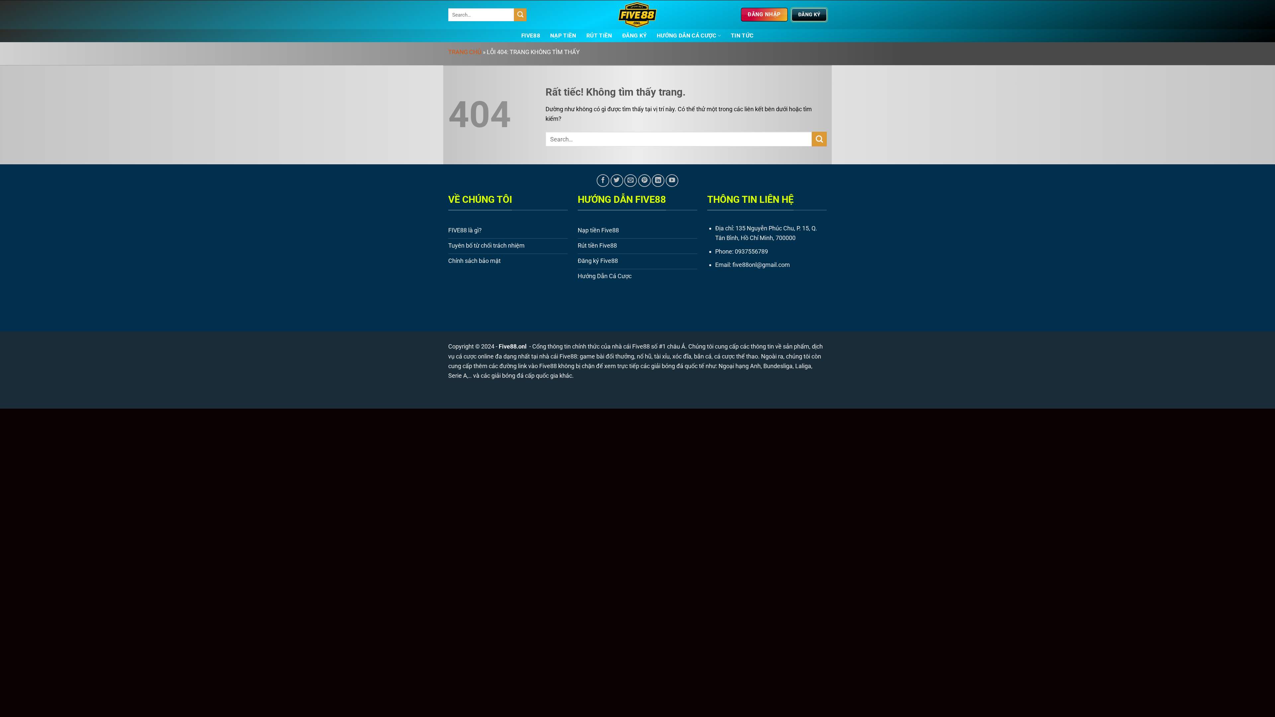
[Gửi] (520, 14)
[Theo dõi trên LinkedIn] (658, 180)
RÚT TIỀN (599, 36)
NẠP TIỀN (563, 36)
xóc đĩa (681, 356)
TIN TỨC (742, 36)
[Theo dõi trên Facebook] (603, 180)
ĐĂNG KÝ (634, 36)
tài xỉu (662, 356)
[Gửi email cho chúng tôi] (630, 180)
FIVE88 (530, 36)
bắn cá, (703, 356)
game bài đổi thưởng (607, 356)
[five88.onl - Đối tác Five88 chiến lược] (638, 14)
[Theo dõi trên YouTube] (672, 180)
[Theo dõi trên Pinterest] (644, 180)
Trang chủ (464, 51)
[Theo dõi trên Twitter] (617, 180)
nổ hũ (644, 356)
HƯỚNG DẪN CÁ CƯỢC (687, 36)
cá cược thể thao (736, 356)
